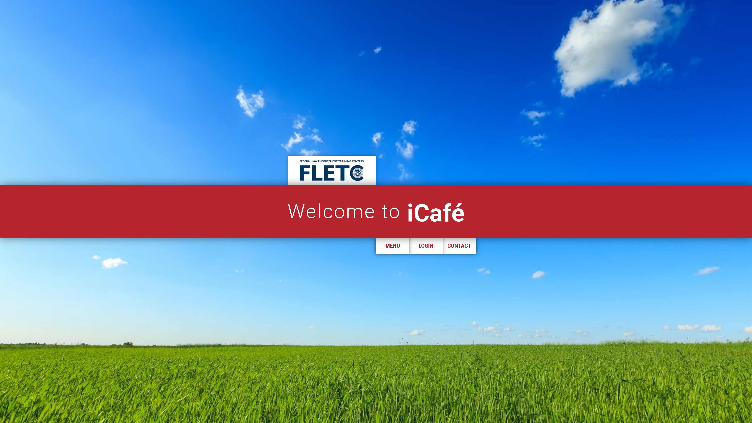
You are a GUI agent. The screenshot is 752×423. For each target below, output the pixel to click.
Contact (459, 245)
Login (425, 245)
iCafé (436, 213)
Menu (392, 245)
